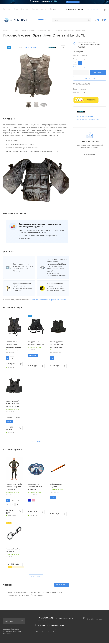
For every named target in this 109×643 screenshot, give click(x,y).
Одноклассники (53, 631)
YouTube (48, 631)
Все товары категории (85, 116)
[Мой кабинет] (105, 10)
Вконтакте (37, 631)
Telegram (42, 631)
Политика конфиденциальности (94, 619)
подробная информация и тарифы (53, 300)
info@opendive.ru (66, 618)
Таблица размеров (80, 67)
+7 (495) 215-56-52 (75, 10)
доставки (35, 300)
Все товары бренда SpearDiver (88, 119)
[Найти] (88, 20)
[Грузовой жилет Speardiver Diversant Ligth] (36, 76)
